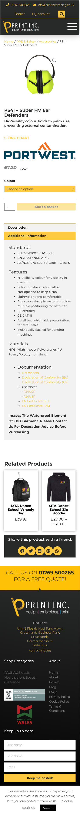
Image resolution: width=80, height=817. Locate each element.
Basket (20, 14)
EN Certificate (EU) (36, 401)
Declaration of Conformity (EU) (45, 377)
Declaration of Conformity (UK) (45, 382)
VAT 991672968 (40, 651)
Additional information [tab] (27, 236)
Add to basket (46, 207)
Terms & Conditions (57, 708)
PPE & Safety (26, 41)
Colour (9, 181)
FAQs (53, 692)
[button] (61, 14)
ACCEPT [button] (48, 807)
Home (8, 41)
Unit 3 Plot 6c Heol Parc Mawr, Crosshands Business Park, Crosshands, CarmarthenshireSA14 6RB (40, 637)
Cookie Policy (59, 702)
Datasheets (30, 373)
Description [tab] (17, 227)
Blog (52, 687)
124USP (29, 391)
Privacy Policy (59, 697)
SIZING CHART (16, 138)
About (53, 677)
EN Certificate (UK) (36, 406)
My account (41, 14)
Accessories (47, 41)
